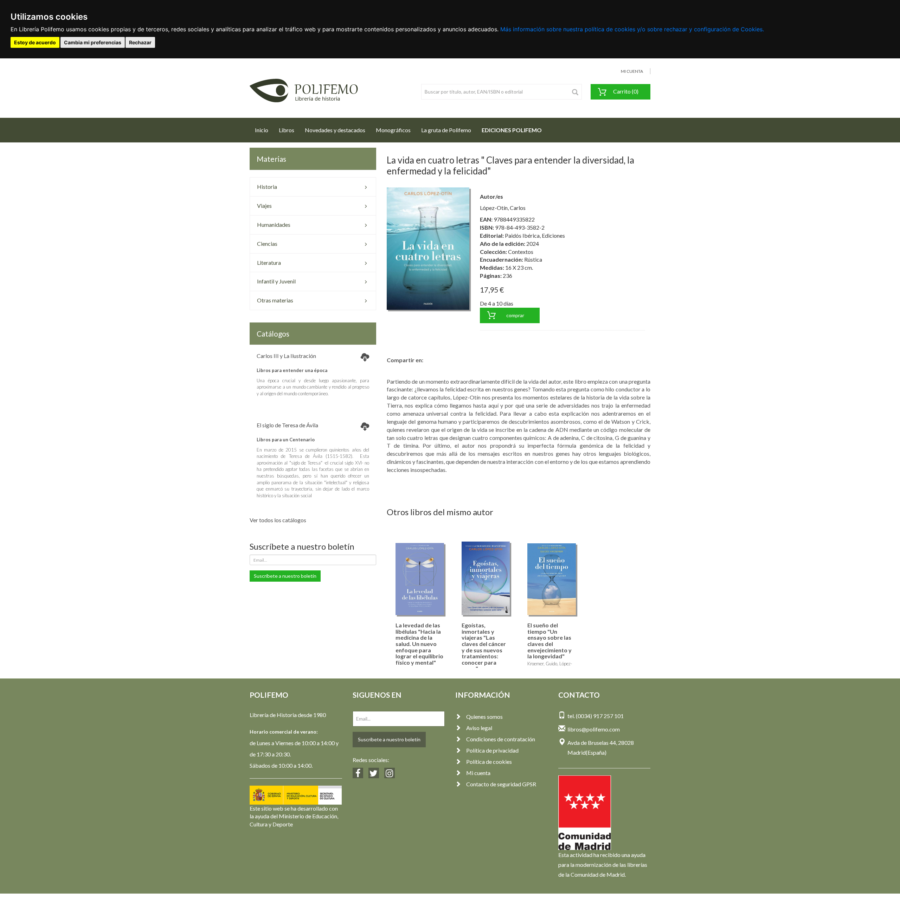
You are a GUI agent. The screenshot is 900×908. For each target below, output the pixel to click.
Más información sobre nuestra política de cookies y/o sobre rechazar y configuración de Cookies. (632, 29)
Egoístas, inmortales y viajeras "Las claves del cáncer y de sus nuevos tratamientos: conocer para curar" (484, 647)
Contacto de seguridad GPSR (501, 784)
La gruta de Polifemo (446, 130)
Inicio (264, 129)
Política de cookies (489, 761)
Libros (286, 130)
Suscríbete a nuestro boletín (285, 576)
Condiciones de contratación (500, 739)
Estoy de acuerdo (35, 42)
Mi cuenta (478, 772)
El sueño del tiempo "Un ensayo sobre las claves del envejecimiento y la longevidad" (549, 640)
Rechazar (140, 42)
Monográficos (393, 130)
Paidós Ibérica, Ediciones (535, 235)
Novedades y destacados (335, 130)
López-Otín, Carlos (503, 207)
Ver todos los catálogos (278, 520)
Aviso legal (479, 727)
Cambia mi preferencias (92, 42)
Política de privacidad (492, 750)
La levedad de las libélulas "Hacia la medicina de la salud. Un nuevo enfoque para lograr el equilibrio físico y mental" (419, 644)
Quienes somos (484, 716)
